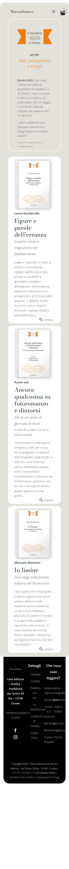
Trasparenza (42, 777)
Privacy (56, 777)
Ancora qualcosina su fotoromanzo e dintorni (32, 400)
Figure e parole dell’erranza (30, 227)
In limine (26, 570)
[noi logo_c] (63, 12)
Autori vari (21, 382)
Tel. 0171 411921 (21, 773)
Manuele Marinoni (27, 562)
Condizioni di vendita (21, 777)
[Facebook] (16, 730)
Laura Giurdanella (26, 213)
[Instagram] (16, 737)
